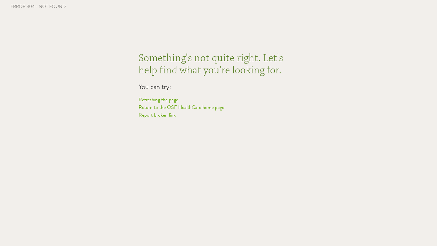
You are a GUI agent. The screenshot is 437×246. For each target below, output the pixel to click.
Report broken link (157, 115)
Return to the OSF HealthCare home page (181, 107)
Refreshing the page (158, 99)
